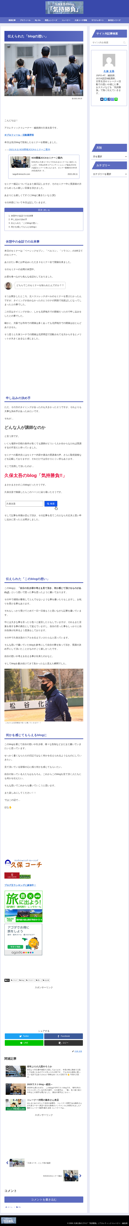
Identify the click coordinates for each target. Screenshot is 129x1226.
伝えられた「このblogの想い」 (25, 223)
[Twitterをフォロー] (105, 99)
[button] (124, 42)
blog (22, 980)
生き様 (46, 980)
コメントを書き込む (44, 1199)
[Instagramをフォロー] (112, 99)
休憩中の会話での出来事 (22, 216)
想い (39, 980)
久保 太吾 (109, 71)
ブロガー (30, 980)
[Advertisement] (43, 108)
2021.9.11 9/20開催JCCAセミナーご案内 (29, 149)
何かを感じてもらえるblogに (24, 227)
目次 (40, 210)
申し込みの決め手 (19, 219)
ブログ (14, 980)
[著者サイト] (101, 99)
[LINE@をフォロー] (116, 99)
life (8, 980)
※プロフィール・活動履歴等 (19, 135)
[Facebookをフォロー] (108, 99)
